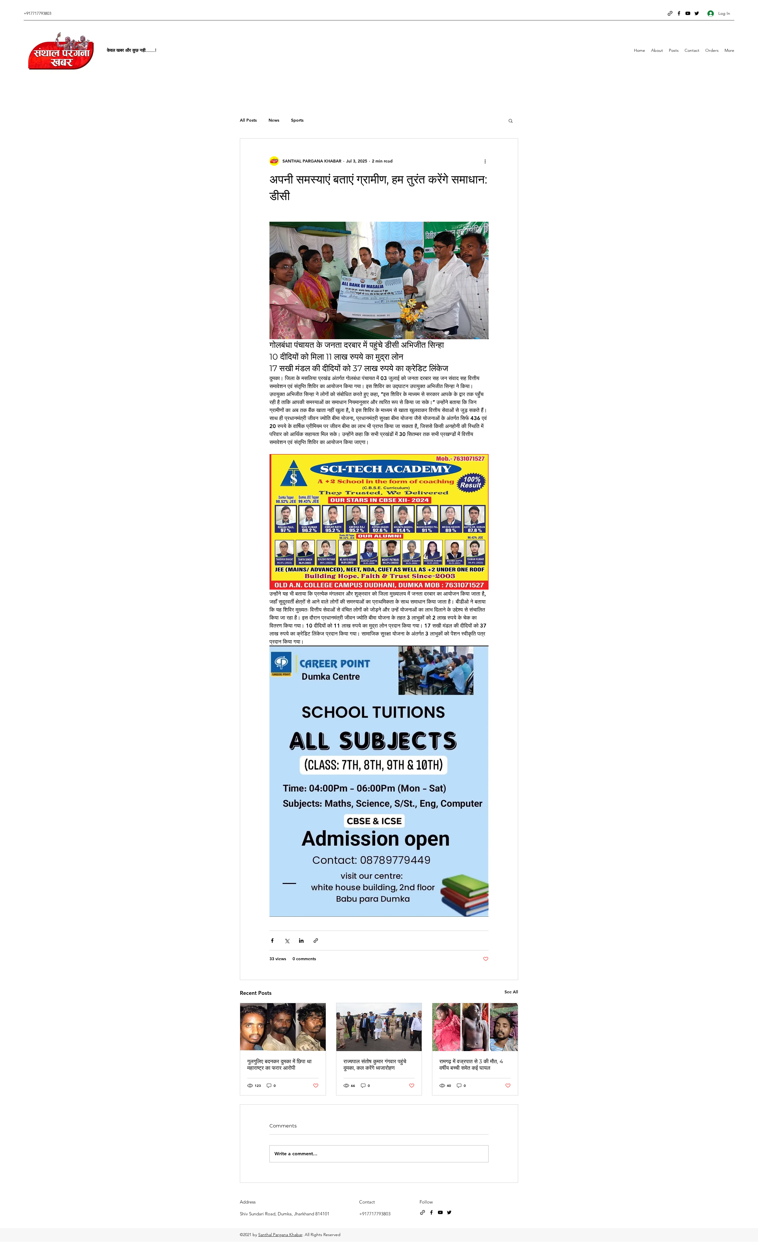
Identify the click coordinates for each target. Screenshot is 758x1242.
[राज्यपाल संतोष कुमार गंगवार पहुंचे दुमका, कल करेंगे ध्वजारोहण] (379, 1027)
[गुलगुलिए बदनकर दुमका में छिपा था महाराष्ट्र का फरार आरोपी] (283, 1027)
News (274, 120)
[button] (510, 120)
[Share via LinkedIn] (301, 940)
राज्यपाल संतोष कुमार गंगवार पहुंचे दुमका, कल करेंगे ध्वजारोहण (374, 1064)
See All (511, 992)
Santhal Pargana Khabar (280, 1234)
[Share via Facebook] (272, 940)
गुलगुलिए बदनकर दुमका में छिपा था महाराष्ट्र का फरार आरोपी (279, 1064)
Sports (297, 120)
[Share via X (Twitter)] (287, 940)
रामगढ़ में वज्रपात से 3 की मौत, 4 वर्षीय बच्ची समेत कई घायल (471, 1064)
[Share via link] (316, 940)
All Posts (248, 120)
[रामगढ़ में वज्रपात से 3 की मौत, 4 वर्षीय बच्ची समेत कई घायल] (475, 1027)
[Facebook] (679, 13)
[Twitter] (697, 13)
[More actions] (485, 161)
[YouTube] (688, 13)
